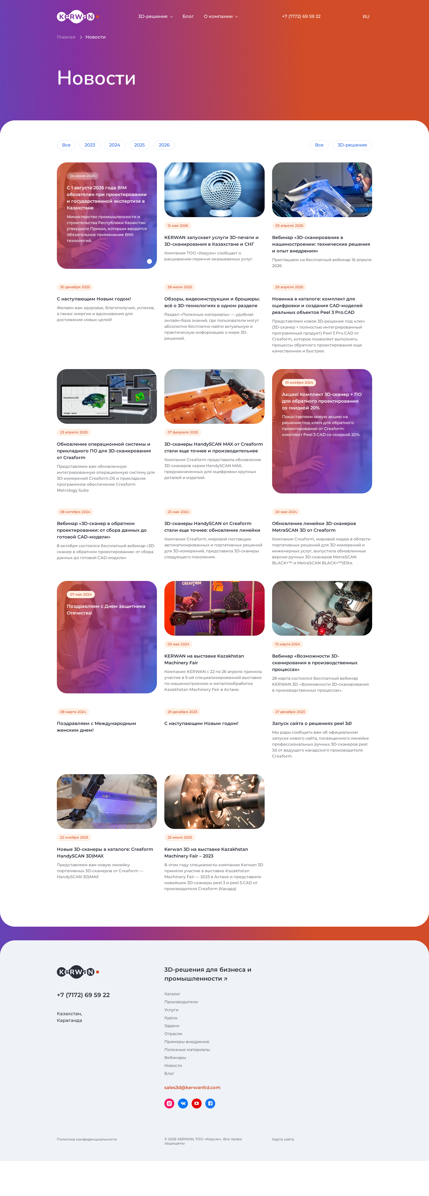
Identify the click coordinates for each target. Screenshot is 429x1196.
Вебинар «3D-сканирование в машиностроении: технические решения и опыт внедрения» (321, 244)
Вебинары (175, 1057)
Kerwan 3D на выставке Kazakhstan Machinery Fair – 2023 (206, 853)
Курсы (171, 1017)
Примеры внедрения (186, 1041)
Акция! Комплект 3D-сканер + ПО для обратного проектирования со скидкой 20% (322, 401)
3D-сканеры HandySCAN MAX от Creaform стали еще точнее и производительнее (213, 447)
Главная (66, 37)
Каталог (172, 994)
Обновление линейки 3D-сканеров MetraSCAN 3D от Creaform (314, 527)
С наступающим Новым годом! (94, 299)
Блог (188, 16)
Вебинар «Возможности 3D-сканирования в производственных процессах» (315, 662)
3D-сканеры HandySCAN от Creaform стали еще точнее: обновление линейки (212, 527)
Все (66, 145)
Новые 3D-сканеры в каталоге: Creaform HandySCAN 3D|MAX (105, 853)
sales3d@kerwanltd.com (192, 1087)
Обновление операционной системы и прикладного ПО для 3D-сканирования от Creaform (104, 450)
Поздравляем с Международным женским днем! (96, 727)
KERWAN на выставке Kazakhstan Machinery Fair (204, 659)
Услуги (171, 1009)
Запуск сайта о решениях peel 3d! (312, 723)
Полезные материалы (187, 1049)
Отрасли (173, 1033)
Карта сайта (283, 1139)
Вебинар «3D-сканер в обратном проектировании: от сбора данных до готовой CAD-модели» (102, 530)
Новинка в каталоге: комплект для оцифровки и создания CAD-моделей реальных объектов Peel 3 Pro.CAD (317, 305)
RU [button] (366, 16)
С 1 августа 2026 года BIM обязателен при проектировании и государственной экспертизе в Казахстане (107, 198)
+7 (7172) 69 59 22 (301, 16)
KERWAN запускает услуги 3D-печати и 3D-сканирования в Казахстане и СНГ (211, 241)
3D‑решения (153, 16)
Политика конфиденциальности (87, 1139)
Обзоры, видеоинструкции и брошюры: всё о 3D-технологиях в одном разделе (212, 302)
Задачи (171, 1025)
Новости (173, 1065)
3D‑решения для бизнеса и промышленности (207, 974)
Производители (181, 1002)
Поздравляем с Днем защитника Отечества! (106, 610)
